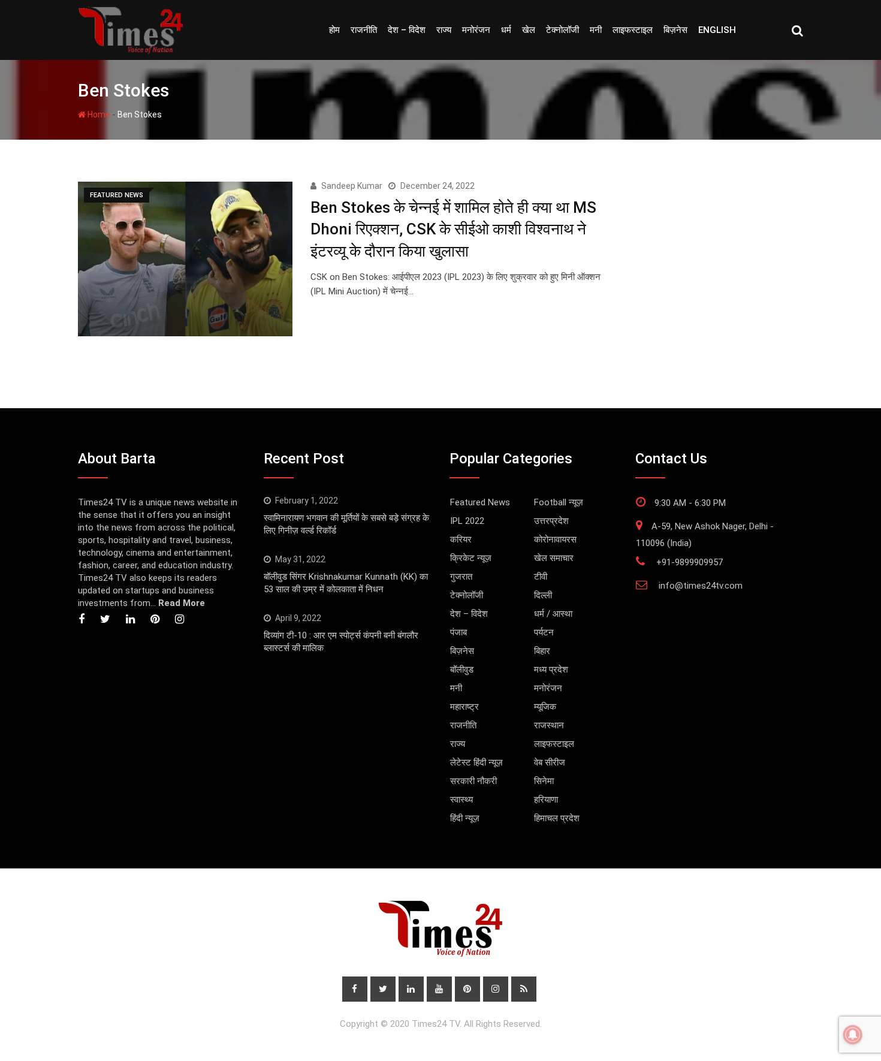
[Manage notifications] (852, 1034)
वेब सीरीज (549, 762)
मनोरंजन (476, 30)
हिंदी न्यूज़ (464, 818)
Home (98, 114)
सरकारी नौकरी (473, 781)
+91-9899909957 (689, 562)
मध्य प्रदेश (551, 669)
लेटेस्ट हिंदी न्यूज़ (476, 762)
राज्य (443, 30)
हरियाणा (546, 799)
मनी (596, 30)
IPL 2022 (467, 521)
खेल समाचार (554, 558)
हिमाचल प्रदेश (557, 818)
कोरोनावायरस (555, 539)
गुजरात (461, 576)
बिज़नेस (675, 30)
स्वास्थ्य (461, 799)
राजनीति (364, 30)
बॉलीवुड (461, 669)
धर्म (506, 30)
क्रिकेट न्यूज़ (470, 558)
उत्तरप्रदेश (551, 521)
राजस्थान (549, 725)
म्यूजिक (545, 706)
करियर (461, 539)
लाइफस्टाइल (633, 30)
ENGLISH (717, 30)
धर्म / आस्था (553, 613)
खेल (528, 30)
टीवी (540, 576)
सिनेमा (544, 781)
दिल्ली (543, 595)
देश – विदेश (407, 30)
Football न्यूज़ (558, 502)
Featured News (480, 502)
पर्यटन (544, 632)
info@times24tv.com (701, 585)
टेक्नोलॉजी (562, 30)
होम (334, 30)
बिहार (542, 651)
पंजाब (458, 632)
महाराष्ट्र (464, 706)
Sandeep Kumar (351, 186)
